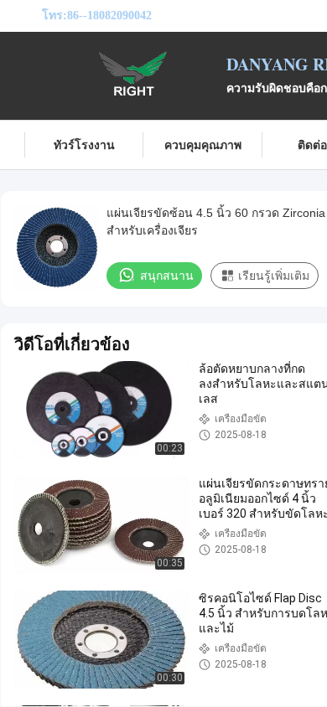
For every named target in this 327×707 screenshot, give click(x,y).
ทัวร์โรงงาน (84, 144)
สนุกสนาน (167, 275)
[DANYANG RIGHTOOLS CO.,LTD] (134, 74)
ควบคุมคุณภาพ (202, 144)
